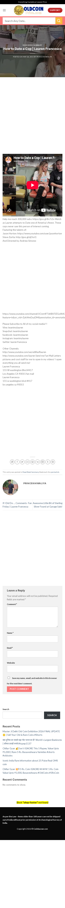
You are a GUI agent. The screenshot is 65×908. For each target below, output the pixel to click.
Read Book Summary (32, 45)
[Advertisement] (32, 119)
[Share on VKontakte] (37, 461)
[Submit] (58, 20)
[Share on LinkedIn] (42, 461)
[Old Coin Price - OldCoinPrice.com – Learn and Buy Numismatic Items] (28, 10)
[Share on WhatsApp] (12, 461)
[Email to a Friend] (27, 461)
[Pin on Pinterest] (32, 461)
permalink (55, 472)
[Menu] (4, 10)
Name (10, 633)
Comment (12, 604)
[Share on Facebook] (17, 461)
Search (6, 709)
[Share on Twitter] (22, 461)
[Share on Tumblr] (47, 461)
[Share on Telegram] (52, 461)
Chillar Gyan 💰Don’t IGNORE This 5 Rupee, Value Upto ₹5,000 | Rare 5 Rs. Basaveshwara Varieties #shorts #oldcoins (31, 752)
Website (11, 662)
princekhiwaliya (44, 57)
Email (10, 648)
